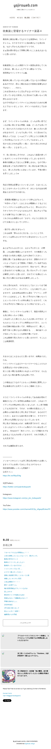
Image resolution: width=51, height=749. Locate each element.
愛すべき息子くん (10, 585)
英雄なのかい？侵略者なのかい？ (16, 598)
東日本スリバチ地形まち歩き (14, 595)
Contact (36, 17)
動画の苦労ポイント (11, 559)
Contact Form (7, 693)
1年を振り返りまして (11, 608)
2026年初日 (8, 605)
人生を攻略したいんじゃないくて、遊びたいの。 (21, 556)
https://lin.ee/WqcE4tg (12, 476)
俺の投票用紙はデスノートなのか (16, 588)
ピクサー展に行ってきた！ (13, 572)
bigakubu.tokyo (30, 743)
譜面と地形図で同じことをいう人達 (16, 575)
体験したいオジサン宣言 (12, 578)
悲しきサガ (8, 592)
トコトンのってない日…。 (13, 569)
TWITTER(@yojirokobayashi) (12, 696)
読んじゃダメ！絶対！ (12, 611)
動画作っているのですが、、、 (15, 565)
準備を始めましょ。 (11, 601)
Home (12, 17)
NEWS (20, 17)
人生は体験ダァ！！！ (12, 582)
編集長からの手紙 (10, 614)
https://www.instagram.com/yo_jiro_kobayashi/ (22, 498)
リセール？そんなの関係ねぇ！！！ (16, 552)
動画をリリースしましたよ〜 (14, 562)
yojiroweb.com (26, 5)
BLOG (27, 17)
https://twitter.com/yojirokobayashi (17, 487)
